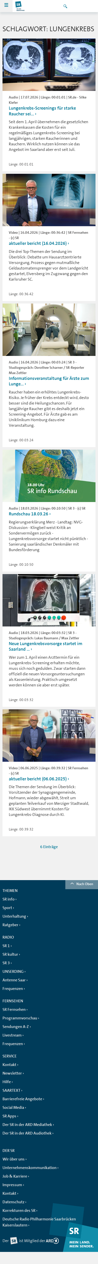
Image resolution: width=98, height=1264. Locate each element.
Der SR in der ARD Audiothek (27, 1133)
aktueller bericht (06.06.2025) (38, 779)
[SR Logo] (20, 6)
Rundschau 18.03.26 (28, 514)
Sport (7, 907)
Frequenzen (13, 988)
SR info (9, 899)
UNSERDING (13, 971)
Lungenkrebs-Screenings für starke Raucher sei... (42, 111)
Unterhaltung (14, 916)
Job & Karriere (15, 1176)
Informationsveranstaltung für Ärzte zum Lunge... (49, 381)
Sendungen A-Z (16, 1026)
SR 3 (6, 963)
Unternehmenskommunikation (30, 1167)
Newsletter (12, 1073)
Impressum (12, 1184)
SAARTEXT (11, 1090)
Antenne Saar (14, 980)
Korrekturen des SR (19, 1210)
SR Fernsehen (14, 1009)
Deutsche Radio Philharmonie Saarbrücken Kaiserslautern (39, 1222)
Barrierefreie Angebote (22, 1099)
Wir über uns (14, 1159)
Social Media (13, 1107)
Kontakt (9, 1064)
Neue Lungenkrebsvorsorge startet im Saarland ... (45, 646)
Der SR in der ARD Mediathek (27, 1124)
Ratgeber (10, 924)
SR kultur (10, 954)
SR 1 (6, 945)
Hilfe (7, 1081)
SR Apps (9, 1116)
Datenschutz (13, 1202)
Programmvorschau (20, 1018)
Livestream (12, 1035)
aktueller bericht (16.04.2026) (38, 243)
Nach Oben (84, 884)
